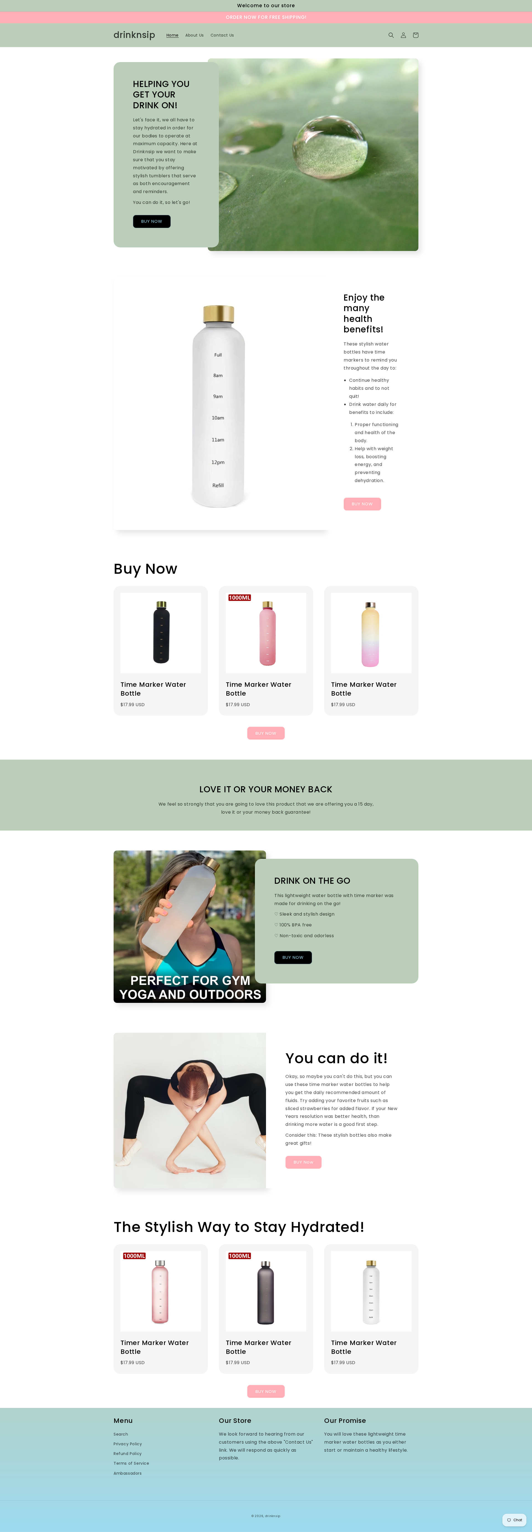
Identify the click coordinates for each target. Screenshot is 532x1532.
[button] (391, 35)
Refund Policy (128, 1453)
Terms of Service (131, 1463)
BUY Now (303, 1162)
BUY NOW (151, 221)
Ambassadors (128, 1473)
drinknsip (272, 1516)
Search (121, 1434)
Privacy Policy (128, 1444)
